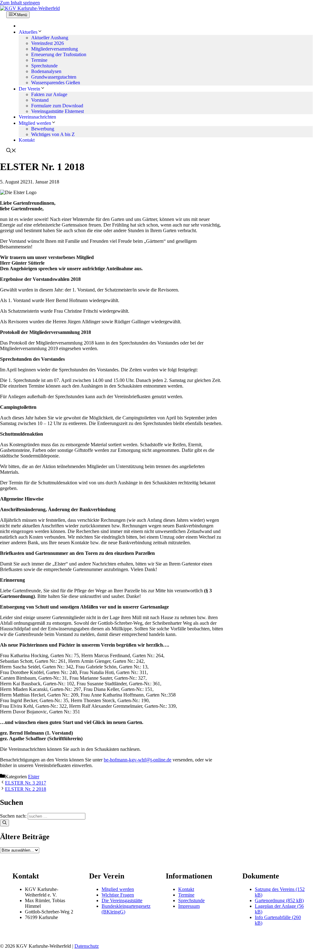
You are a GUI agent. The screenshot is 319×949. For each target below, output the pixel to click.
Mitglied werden (35, 123)
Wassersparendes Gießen (55, 82)
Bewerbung (42, 128)
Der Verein (29, 88)
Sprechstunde (44, 65)
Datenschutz (86, 946)
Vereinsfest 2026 (47, 43)
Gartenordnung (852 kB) (279, 900)
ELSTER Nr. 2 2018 (25, 789)
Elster (33, 776)
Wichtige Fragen (118, 895)
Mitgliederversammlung (54, 48)
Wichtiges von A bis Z (53, 134)
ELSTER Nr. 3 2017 (25, 782)
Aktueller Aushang (49, 37)
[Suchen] (4, 822)
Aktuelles (28, 32)
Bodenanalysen (46, 71)
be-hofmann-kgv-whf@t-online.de (137, 759)
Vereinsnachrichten (37, 117)
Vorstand (40, 100)
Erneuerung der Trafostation (58, 54)
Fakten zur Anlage (49, 94)
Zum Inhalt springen (20, 2)
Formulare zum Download (57, 105)
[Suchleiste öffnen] (11, 151)
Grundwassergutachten (53, 77)
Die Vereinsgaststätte (122, 900)
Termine (39, 60)
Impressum (189, 906)
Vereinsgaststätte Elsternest (57, 111)
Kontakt (27, 140)
